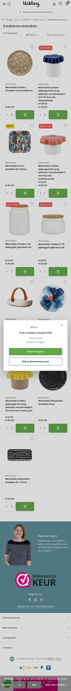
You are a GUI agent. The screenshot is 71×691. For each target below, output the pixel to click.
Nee (34, 684)
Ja (19, 684)
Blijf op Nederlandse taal (35, 361)
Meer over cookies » (55, 684)
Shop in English (35, 351)
